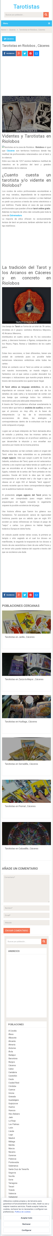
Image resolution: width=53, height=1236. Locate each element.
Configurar (26, 1230)
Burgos (11, 1062)
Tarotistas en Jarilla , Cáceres (20, 637)
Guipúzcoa (13, 1103)
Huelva (11, 1107)
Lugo (10, 1134)
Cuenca (11, 1089)
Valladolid (12, 1197)
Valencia (12, 1193)
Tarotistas (26, 6)
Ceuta (11, 1079)
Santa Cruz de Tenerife (18, 1169)
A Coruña (12, 1031)
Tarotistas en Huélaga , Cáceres (21, 721)
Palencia (12, 1159)
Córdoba (12, 1086)
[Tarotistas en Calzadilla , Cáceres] (26, 833)
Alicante (12, 1041)
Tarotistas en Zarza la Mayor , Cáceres (24, 679)
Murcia (11, 1148)
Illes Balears (14, 1114)
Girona (11, 1093)
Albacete (12, 1038)
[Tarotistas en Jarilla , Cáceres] (26, 622)
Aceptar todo (26, 1218)
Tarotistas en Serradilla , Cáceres (21, 764)
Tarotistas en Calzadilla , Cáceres (21, 848)
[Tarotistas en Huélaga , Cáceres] (26, 706)
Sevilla (11, 1176)
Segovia (12, 1173)
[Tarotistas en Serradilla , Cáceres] (26, 748)
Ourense (12, 1155)
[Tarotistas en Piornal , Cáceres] (26, 791)
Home (3, 30)
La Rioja (12, 1121)
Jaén (10, 1117)
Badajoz (12, 1055)
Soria (10, 1179)
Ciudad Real (13, 1083)
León (10, 1128)
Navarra (11, 1152)
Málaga (11, 1141)
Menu (5, 23)
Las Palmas (13, 1124)
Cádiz (11, 1069)
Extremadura (16, 215)
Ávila (10, 1051)
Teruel (11, 1186)
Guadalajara (13, 1100)
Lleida (11, 1131)
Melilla (11, 1145)
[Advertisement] (26, 78)
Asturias (12, 1048)
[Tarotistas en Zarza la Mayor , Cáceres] (26, 664)
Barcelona (12, 1058)
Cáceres (12, 30)
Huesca (11, 1110)
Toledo (11, 1190)
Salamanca (13, 1166)
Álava (10, 1034)
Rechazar (26, 1224)
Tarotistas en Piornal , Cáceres (20, 806)
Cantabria (12, 1072)
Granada (12, 1096)
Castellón (12, 1076)
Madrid (11, 1138)
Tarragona (12, 1183)
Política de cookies (22, 1212)
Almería (11, 1044)
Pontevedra (13, 1162)
